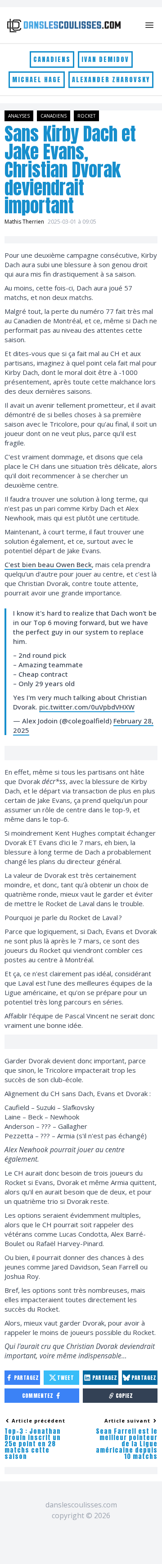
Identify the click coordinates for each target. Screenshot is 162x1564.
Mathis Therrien (24, 221)
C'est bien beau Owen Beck (48, 564)
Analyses (19, 116)
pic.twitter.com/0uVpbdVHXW (87, 706)
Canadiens (52, 59)
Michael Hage (36, 79)
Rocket (86, 116)
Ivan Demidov (105, 59)
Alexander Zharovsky (111, 79)
